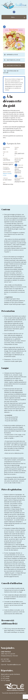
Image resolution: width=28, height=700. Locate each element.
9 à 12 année (5, 680)
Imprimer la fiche (12, 54)
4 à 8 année (5, 678)
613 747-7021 (5, 659)
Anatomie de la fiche (13, 60)
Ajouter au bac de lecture (10, 72)
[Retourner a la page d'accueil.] (14, 5)
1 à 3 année (5, 676)
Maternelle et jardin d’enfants (10, 674)
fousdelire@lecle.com (14, 664)
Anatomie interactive (14, 65)
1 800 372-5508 (5, 661)
